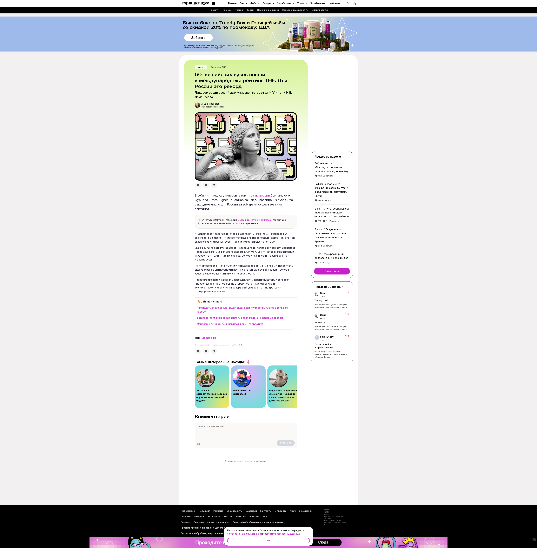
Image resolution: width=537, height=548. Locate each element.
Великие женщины (268, 10)
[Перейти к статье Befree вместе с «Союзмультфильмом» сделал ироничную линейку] (332, 169)
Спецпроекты (320, 10)
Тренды (226, 10)
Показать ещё (332, 271)
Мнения (239, 10)
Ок (268, 540)
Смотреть (268, 3)
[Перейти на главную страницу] (195, 3)
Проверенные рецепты (295, 10)
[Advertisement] (332, 105)
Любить (254, 3)
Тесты (250, 10)
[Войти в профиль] (354, 3)
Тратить (302, 3)
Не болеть (334, 3)
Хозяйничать (317, 3)
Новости (214, 10)
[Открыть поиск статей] (348, 3)
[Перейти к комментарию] (332, 300)
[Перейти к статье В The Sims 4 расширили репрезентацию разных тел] (332, 258)
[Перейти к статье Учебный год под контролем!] (248, 386)
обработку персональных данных (281, 533)
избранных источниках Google (254, 220)
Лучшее (232, 3)
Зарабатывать (285, 3)
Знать (243, 3)
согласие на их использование (244, 533)
